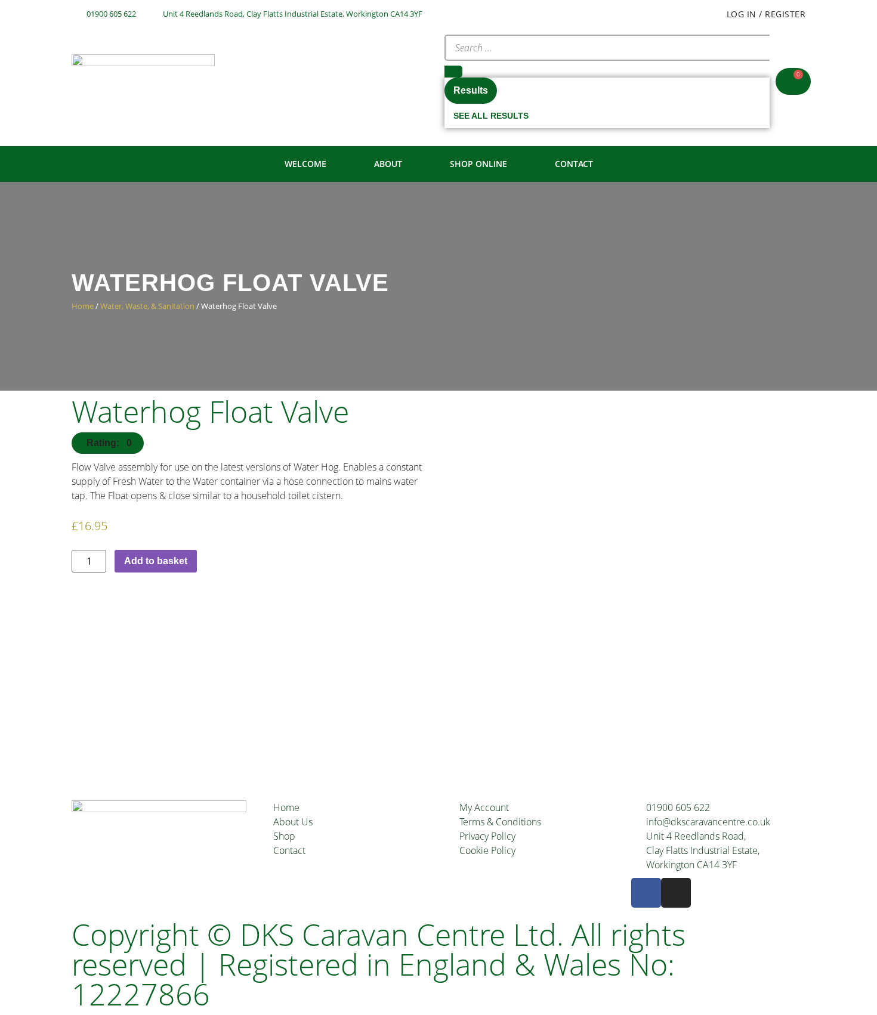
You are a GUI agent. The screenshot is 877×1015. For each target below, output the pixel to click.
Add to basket (155, 561)
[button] (108, 443)
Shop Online (478, 163)
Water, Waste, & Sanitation (147, 306)
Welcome (305, 163)
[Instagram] (676, 893)
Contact (574, 163)
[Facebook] (646, 893)
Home (83, 306)
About (388, 163)
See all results (491, 115)
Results (470, 90)
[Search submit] (453, 72)
